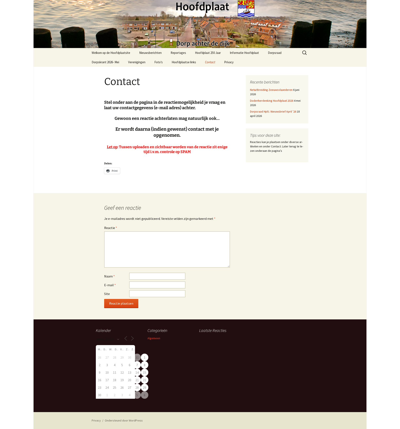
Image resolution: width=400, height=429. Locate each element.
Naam (109, 276)
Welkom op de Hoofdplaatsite (111, 53)
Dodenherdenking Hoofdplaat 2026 (271, 101)
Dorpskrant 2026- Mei (105, 62)
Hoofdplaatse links (184, 62)
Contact (210, 62)
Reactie (110, 228)
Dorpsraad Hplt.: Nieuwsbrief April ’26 (273, 111)
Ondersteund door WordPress (124, 420)
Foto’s (158, 62)
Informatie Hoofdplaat (244, 53)
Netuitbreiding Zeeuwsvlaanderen (271, 90)
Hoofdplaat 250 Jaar (208, 53)
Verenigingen (136, 62)
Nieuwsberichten (150, 53)
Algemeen (154, 338)
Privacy (229, 62)
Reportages (178, 53)
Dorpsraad (274, 53)
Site (107, 294)
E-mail (110, 285)
